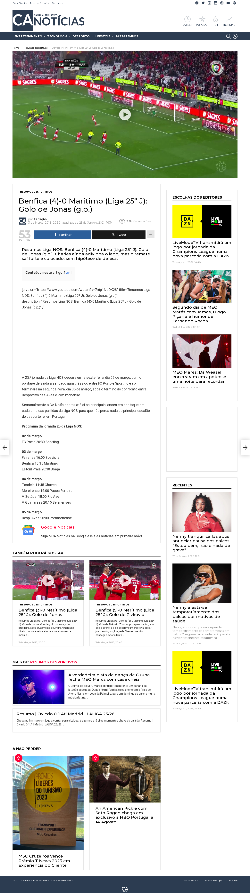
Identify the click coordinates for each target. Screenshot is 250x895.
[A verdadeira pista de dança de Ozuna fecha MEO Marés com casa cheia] (38, 687)
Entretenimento (28, 36)
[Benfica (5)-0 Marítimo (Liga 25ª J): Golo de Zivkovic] (125, 580)
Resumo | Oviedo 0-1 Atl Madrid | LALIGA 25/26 (65, 713)
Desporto (81, 36)
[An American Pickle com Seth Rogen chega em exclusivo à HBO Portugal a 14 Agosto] (125, 779)
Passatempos (126, 36)
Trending (229, 24)
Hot (215, 24)
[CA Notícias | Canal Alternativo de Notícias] (125, 889)
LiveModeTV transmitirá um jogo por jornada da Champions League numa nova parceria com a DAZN (201, 249)
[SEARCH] (228, 36)
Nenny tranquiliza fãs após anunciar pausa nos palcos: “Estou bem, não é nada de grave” (201, 543)
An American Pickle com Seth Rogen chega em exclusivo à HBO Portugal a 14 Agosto (124, 815)
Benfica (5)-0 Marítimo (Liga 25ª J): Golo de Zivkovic (125, 612)
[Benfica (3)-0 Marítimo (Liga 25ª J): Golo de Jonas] (48, 580)
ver (68, 273)
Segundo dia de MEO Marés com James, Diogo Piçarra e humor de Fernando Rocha (199, 314)
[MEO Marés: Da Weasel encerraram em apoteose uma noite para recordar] (201, 351)
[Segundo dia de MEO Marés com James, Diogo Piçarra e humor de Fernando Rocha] (201, 286)
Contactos (57, 3)
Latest (187, 24)
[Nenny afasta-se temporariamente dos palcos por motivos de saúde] (201, 583)
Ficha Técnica (19, 3)
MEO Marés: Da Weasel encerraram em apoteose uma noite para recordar (199, 377)
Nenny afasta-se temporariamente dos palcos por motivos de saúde (196, 614)
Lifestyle (102, 36)
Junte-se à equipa (39, 3)
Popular (202, 24)
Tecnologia (57, 36)
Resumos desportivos (36, 604)
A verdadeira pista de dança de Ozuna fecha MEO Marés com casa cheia (109, 677)
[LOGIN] (235, 36)
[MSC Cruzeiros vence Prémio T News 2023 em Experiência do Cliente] (48, 803)
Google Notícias (58, 527)
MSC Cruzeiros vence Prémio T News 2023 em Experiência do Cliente (44, 860)
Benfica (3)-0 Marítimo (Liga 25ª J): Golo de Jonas (48, 612)
